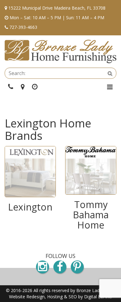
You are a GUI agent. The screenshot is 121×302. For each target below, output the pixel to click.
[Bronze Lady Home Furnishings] (60, 51)
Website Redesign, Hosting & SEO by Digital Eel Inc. (60, 297)
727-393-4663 (23, 27)
